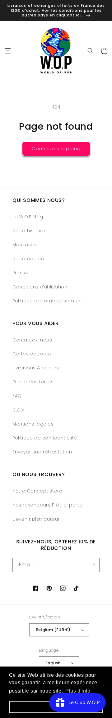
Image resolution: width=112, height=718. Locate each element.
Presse (20, 273)
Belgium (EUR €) (53, 630)
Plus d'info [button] (78, 690)
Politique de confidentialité (44, 438)
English (53, 663)
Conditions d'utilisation (39, 287)
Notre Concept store (37, 491)
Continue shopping (56, 148)
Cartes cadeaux (31, 354)
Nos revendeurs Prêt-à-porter (48, 505)
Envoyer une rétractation (42, 452)
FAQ (17, 396)
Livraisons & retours (35, 368)
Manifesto (24, 245)
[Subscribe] (92, 565)
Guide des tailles (33, 382)
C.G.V (18, 410)
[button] (8, 51)
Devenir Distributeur (36, 519)
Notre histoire (28, 231)
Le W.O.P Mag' (28, 217)
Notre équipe (28, 259)
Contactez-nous (32, 340)
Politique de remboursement (47, 301)
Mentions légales (33, 424)
